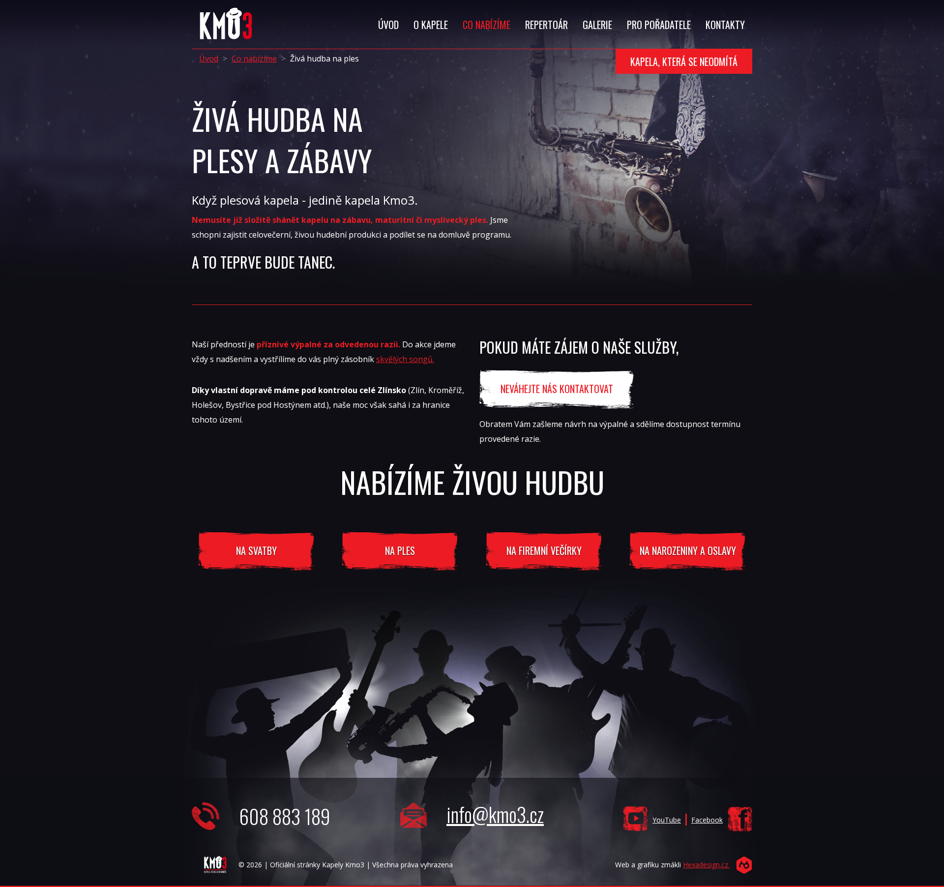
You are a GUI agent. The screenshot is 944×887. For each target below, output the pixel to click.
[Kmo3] (222, 12)
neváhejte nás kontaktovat (557, 388)
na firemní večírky (544, 550)
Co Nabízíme (486, 24)
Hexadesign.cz (706, 864)
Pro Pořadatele (659, 24)
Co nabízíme (254, 58)
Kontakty (725, 24)
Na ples (400, 550)
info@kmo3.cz (495, 814)
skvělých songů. (405, 359)
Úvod (388, 24)
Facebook (707, 820)
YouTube (666, 820)
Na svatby (256, 550)
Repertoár (546, 24)
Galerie (597, 24)
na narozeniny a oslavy (688, 550)
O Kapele (430, 24)
